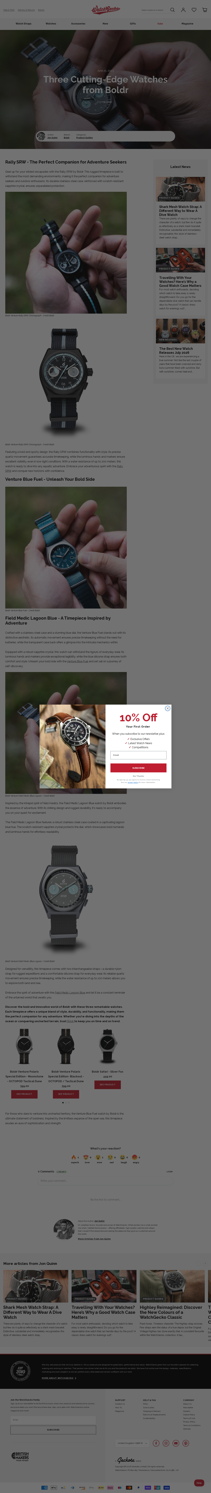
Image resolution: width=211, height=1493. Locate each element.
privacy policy (133, 782)
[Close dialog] (167, 708)
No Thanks (138, 776)
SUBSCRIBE (138, 768)
